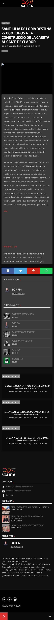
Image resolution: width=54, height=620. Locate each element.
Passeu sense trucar (23, 332)
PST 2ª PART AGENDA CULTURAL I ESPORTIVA (30, 507)
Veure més (18, 294)
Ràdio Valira (10, 247)
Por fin (16, 323)
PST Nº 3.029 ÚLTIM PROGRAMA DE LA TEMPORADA (27, 517)
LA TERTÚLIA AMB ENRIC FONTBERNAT (27, 525)
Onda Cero (17, 358)
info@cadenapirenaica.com (18, 490)
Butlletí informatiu (23, 314)
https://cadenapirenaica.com (19, 486)
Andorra (5, 23)
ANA (5, 211)
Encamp (10, 495)
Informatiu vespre (22, 341)
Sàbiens (16, 350)
